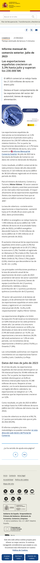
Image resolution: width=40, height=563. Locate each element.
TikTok (26, 494)
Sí (16, 455)
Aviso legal (21, 475)
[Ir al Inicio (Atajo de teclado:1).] (11, 5)
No (25, 455)
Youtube (32, 494)
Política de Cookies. (20, 550)
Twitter (5, 494)
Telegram (6, 501)
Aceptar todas (7, 557)
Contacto (12, 475)
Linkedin (12, 501)
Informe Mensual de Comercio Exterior (16, 152)
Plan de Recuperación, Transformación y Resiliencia (20, 22)
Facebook (12, 494)
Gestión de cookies (32, 557)
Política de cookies (22, 480)
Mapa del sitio (8, 484)
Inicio (5, 475)
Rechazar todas (18, 557)
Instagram (19, 494)
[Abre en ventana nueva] (26, 30)
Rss (19, 501)
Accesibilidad (8, 480)
